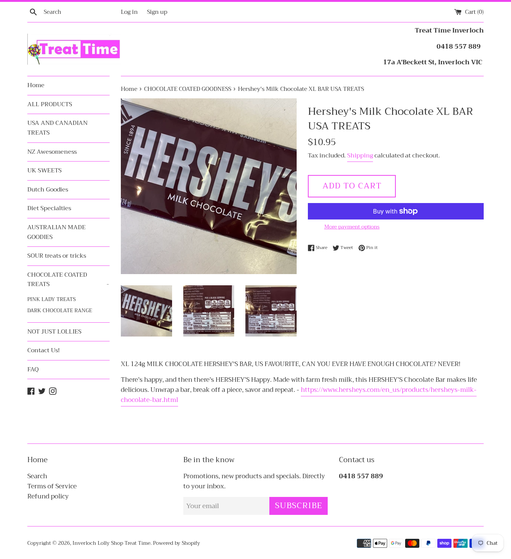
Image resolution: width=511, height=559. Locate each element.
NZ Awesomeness (52, 152)
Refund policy (48, 496)
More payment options (352, 226)
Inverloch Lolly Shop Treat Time (111, 543)
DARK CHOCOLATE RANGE (59, 310)
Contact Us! (43, 350)
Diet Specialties (49, 208)
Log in (129, 12)
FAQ (33, 369)
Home (36, 85)
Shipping (360, 155)
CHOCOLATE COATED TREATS (68, 280)
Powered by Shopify (176, 543)
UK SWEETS (44, 170)
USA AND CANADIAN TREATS (57, 128)
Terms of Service (52, 486)
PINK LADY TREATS (51, 299)
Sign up (157, 12)
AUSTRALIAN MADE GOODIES (56, 232)
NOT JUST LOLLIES (54, 331)
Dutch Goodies (47, 189)
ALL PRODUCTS (49, 104)
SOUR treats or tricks (56, 256)
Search (37, 476)
